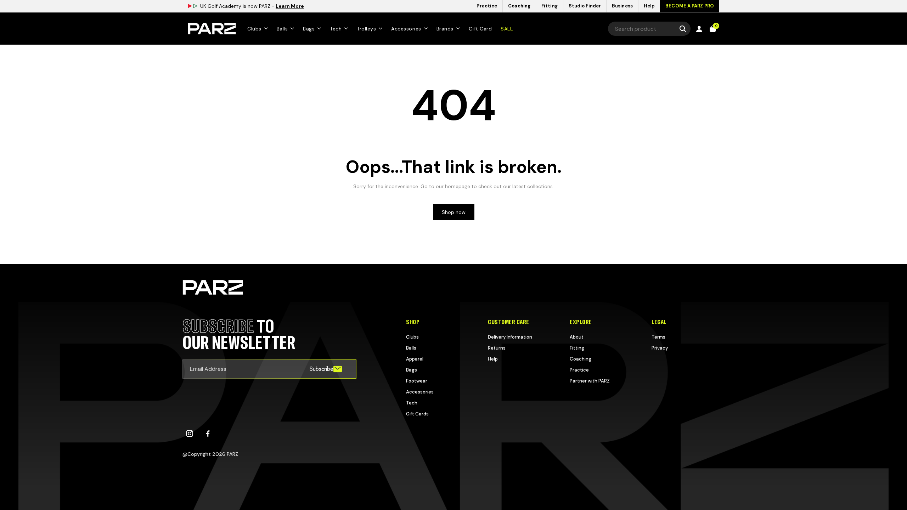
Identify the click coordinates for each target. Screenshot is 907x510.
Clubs (412, 337)
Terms (658, 337)
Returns (497, 348)
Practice (579, 370)
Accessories (420, 392)
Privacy (660, 348)
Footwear (416, 381)
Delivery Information (510, 337)
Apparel (414, 359)
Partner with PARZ (590, 381)
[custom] (189, 433)
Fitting (577, 348)
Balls (411, 348)
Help (493, 359)
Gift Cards (417, 414)
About (577, 337)
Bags (411, 370)
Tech (411, 403)
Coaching (580, 359)
